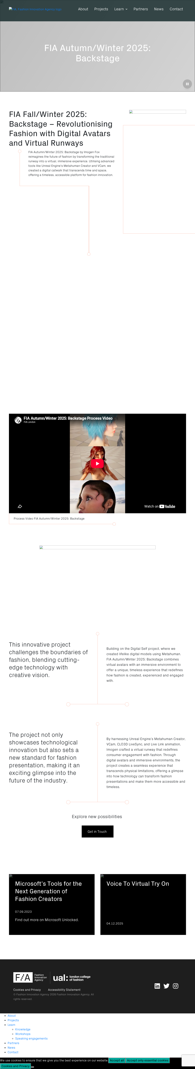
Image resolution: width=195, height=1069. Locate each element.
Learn (119, 9)
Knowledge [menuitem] (22, 1029)
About (83, 9)
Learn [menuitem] (11, 1025)
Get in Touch (98, 831)
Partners (140, 9)
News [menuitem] (11, 1047)
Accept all (117, 1060)
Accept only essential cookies (147, 1060)
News (159, 9)
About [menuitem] (12, 1015)
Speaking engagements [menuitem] (31, 1038)
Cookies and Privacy (27, 990)
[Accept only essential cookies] (32, 1067)
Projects (101, 9)
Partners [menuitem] (13, 1043)
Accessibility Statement (64, 990)
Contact (176, 9)
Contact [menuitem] (13, 1052)
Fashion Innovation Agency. (73, 994)
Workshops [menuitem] (22, 1034)
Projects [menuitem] (13, 1020)
